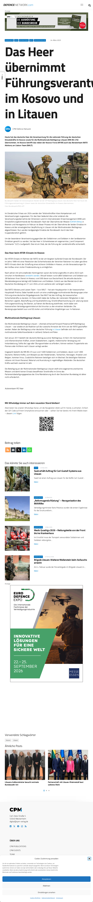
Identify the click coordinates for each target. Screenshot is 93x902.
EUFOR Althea (76, 221)
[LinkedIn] (10, 826)
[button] (89, 858)
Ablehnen (46, 885)
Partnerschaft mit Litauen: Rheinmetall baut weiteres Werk (22, 783)
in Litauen (56, 329)
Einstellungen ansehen (46, 892)
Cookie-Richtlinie (35, 898)
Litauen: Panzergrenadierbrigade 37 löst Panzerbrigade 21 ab (64, 783)
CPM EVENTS (15, 850)
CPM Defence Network (21, 129)
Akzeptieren (46, 879)
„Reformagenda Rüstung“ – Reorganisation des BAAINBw (57, 502)
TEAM (12, 854)
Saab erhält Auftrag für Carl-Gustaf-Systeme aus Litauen (57, 472)
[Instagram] (22, 826)
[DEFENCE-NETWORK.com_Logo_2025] (18, 5)
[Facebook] (18, 826)
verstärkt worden (32, 275)
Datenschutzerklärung (48, 898)
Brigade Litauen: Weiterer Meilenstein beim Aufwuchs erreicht (60, 561)
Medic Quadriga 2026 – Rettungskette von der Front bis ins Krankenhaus (59, 531)
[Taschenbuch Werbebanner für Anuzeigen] (46, 30)
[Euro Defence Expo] (46, 681)
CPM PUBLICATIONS (18, 846)
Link (14, 413)
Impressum (59, 898)
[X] (14, 826)
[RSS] (26, 826)
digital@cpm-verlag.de (19, 821)
